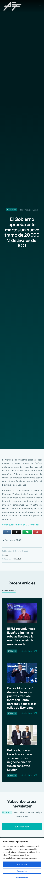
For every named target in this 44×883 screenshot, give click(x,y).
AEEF (7, 555)
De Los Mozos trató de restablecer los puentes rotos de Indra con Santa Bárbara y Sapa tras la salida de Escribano (21, 697)
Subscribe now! (22, 826)
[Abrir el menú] (40, 6)
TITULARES (11, 210)
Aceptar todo (22, 864)
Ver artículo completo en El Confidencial (21, 524)
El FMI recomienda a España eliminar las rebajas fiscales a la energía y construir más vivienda (21, 636)
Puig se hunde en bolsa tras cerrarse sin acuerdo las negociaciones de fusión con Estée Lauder (20, 760)
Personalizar (22, 871)
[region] (22, 860)
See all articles (9, 590)
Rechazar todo (22, 878)
